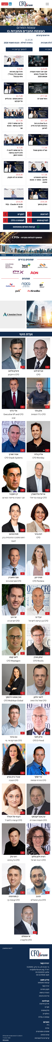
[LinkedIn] (10, 3)
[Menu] (47, 4)
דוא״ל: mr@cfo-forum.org (39, 969)
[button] (35, 49)
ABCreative (6, 1040)
